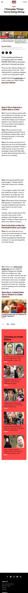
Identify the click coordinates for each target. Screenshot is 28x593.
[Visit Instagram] (14, 577)
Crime (5, 361)
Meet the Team (6, 586)
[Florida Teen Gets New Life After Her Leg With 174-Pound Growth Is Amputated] (14, 422)
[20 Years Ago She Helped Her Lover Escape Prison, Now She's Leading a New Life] (14, 352)
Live (25, 2)
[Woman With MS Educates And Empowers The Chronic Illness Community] (14, 399)
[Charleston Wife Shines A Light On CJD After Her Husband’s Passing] (14, 376)
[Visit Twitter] (10, 577)
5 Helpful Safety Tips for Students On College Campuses (14, 315)
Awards (4, 588)
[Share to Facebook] (3, 52)
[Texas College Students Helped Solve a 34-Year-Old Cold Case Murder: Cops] (14, 445)
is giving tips (18, 78)
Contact (4, 590)
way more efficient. (9, 82)
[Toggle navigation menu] (2, 2)
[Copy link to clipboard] (10, 52)
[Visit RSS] (20, 577)
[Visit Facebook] (7, 577)
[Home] (14, 2)
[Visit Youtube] (17, 577)
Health (6, 385)
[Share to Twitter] (6, 52)
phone (13, 324)
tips (8, 324)
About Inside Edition (8, 584)
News (14, 7)
